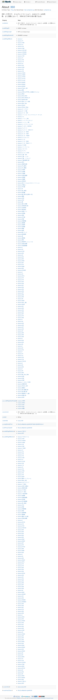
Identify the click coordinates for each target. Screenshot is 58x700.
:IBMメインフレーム (24, 478)
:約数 (21, 219)
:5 (20, 338)
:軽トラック (22, 232)
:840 (21, 367)
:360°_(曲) (22, 302)
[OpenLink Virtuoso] (16, 696)
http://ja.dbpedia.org (29, 10)
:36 (20, 298)
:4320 (21, 630)
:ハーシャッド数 (23, 122)
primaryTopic (7, 690)
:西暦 (21, 228)
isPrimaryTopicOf (7, 427)
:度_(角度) (22, 190)
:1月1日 (21, 80)
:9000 (21, 675)
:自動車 (21, 224)
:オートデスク (23, 109)
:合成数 (21, 171)
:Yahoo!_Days (23, 107)
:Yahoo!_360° (23, 386)
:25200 (21, 541)
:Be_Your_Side (23, 374)
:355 (21, 289)
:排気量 (21, 192)
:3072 (21, 276)
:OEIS (21, 401)
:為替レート (22, 211)
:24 (20, 255)
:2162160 (22, 528)
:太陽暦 (21, 179)
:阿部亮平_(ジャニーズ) (25, 241)
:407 (21, 327)
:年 (20, 188)
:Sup (21, 406)
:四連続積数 (22, 497)
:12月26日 (22, 54)
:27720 (21, 546)
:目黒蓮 (21, 213)
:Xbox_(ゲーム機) (24, 101)
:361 (21, 306)
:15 (20, 58)
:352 (21, 579)
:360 (20, 420)
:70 (20, 353)
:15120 (21, 461)
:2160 (21, 251)
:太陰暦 (21, 177)
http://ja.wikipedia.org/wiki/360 (25, 427)
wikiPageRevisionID (7, 35)
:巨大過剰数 (22, 501)
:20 (20, 249)
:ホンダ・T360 (23, 133)
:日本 (21, 200)
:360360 (22, 594)
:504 (21, 340)
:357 (21, 293)
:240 (21, 257)
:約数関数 (22, 221)
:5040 (21, 645)
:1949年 (21, 73)
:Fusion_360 (23, 88)
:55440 (21, 651)
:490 (21, 334)
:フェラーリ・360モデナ (25, 130)
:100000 (22, 440)
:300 (21, 558)
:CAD (21, 376)
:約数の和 (22, 395)
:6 (20, 346)
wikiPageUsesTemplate (9, 401)
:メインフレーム (23, 147)
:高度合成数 (22, 243)
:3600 (21, 300)
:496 (21, 336)
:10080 (21, 442)
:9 (20, 369)
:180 (21, 65)
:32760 (21, 573)
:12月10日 (22, 50)
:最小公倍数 (22, 204)
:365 (21, 312)
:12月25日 (22, 52)
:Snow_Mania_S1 (24, 97)
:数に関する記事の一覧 (25, 194)
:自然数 (21, 226)
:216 (21, 524)
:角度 (21, 230)
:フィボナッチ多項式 (24, 126)
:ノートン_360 (23, 118)
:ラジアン (22, 150)
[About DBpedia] (6, 2)
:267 (21, 262)
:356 (21, 291)
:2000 (21, 476)
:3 (20, 272)
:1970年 (21, 77)
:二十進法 (22, 484)
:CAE (21, 378)
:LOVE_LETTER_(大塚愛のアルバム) (28, 92)
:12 (20, 44)
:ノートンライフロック (25, 120)
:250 (21, 259)
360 (12, 7)
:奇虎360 (22, 181)
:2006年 (21, 84)
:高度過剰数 (22, 245)
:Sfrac (21, 402)
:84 (20, 365)
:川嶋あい (22, 185)
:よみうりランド (23, 482)
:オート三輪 (22, 111)
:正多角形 (22, 207)
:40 (20, 321)
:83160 (21, 668)
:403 (21, 323)
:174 (21, 61)
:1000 (21, 438)
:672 (21, 350)
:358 (21, 295)
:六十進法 (22, 490)
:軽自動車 (22, 234)
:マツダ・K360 (23, 141)
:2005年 (21, 82)
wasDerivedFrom (7, 424)
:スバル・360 (23, 113)
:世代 (21, 162)
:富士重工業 (22, 391)
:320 (21, 567)
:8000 (21, 666)
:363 (21, 603)
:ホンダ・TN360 (23, 135)
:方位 (21, 505)
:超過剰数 (22, 512)
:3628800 (22, 601)
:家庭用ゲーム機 (23, 393)
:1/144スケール (23, 436)
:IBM (21, 90)
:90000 (21, 677)
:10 (20, 40)
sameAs (5, 420)
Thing (12, 10)
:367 (21, 314)
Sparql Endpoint (52, 2)
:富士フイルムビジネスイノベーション (29, 183)
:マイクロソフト (23, 137)
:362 (21, 308)
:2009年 (21, 86)
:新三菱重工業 (23, 389)
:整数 (21, 196)
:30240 (21, 560)
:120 (21, 46)
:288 (21, 548)
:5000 (21, 641)
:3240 (21, 397)
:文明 (21, 198)
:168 (21, 59)
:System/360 (23, 99)
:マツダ (21, 139)
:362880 (22, 600)
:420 (21, 329)
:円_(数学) (22, 166)
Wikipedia (18, 698)
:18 (20, 63)
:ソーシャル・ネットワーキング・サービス (30, 114)
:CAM (21, 380)
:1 (20, 39)
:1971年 (21, 78)
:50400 (21, 647)
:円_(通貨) (22, 168)
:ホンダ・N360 (23, 132)
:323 (21, 281)
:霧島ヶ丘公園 (23, 516)
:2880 (21, 266)
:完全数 (21, 499)
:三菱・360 (22, 154)
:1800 (21, 67)
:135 (21, 454)
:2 (20, 247)
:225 (21, 531)
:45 (20, 331)
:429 (21, 628)
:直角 (21, 215)
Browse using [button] (17, 2)
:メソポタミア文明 (24, 382)
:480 (21, 333)
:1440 (21, 56)
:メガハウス (22, 149)
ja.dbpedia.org (47, 10)
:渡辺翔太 (22, 209)
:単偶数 (21, 495)
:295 (21, 268)
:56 (20, 344)
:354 (21, 287)
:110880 (22, 448)
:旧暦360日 (22, 384)
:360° (21, 433)
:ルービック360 (23, 152)
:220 (21, 253)
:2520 (21, 260)
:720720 (22, 662)
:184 (21, 69)
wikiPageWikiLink (7, 39)
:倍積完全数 (22, 164)
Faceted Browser (40, 2)
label (4, 417)
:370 (21, 315)
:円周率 (21, 169)
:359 (21, 296)
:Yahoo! (21, 105)
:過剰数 (21, 238)
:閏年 (21, 240)
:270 (21, 264)
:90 (20, 370)
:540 (21, 342)
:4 (20, 319)
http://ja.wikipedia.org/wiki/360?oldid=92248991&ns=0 (30, 424)
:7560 (21, 664)
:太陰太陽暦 (22, 175)
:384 (21, 611)
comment (5, 412)
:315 (21, 278)
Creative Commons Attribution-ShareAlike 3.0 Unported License (41, 698)
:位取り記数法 (23, 486)
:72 (20, 355)
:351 (21, 285)
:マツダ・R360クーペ (25, 143)
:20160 (21, 522)
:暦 (20, 202)
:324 (21, 571)
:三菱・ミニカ (23, 156)
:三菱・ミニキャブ (24, 158)
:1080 (21, 42)
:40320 (21, 620)
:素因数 (21, 223)
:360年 (21, 304)
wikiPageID (5, 28)
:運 (20, 236)
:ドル (21, 116)
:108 (21, 444)
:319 (21, 279)
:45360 (21, 634)
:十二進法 (22, 491)
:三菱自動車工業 (23, 160)
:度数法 (21, 387)
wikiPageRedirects (8, 431)
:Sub (21, 404)
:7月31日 (22, 361)
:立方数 (21, 217)
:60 (20, 348)
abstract (5, 23)
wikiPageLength (7, 31)
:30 (20, 274)
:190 (21, 71)
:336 (21, 283)
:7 (20, 351)
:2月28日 (22, 270)
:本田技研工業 (23, 205)
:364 (21, 310)
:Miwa (21, 94)
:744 (21, 359)
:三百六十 (22, 431)
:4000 (21, 617)
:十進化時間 (22, 493)
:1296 (21, 48)
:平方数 (21, 186)
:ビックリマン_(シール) (25, 124)
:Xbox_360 (22, 103)
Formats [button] (27, 2)
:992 (21, 372)
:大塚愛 (21, 173)
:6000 (21, 656)
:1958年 (21, 75)
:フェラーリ (22, 128)
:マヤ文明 (22, 145)
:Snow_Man (22, 95)
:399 (21, 317)
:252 (21, 537)
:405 (21, 325)
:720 (21, 357)
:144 (21, 455)
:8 (20, 363)
